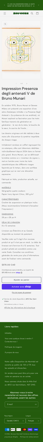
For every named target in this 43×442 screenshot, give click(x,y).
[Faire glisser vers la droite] (26, 83)
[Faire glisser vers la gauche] (16, 83)
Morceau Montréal (17, 434)
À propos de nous (12, 352)
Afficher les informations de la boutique (19, 307)
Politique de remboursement (29, 437)
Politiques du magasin (13, 347)
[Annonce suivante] (38, 5)
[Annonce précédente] (4, 5)
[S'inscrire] (35, 404)
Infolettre (8, 333)
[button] (4, 13)
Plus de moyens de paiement (21, 292)
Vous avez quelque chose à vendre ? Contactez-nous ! (19, 340)
